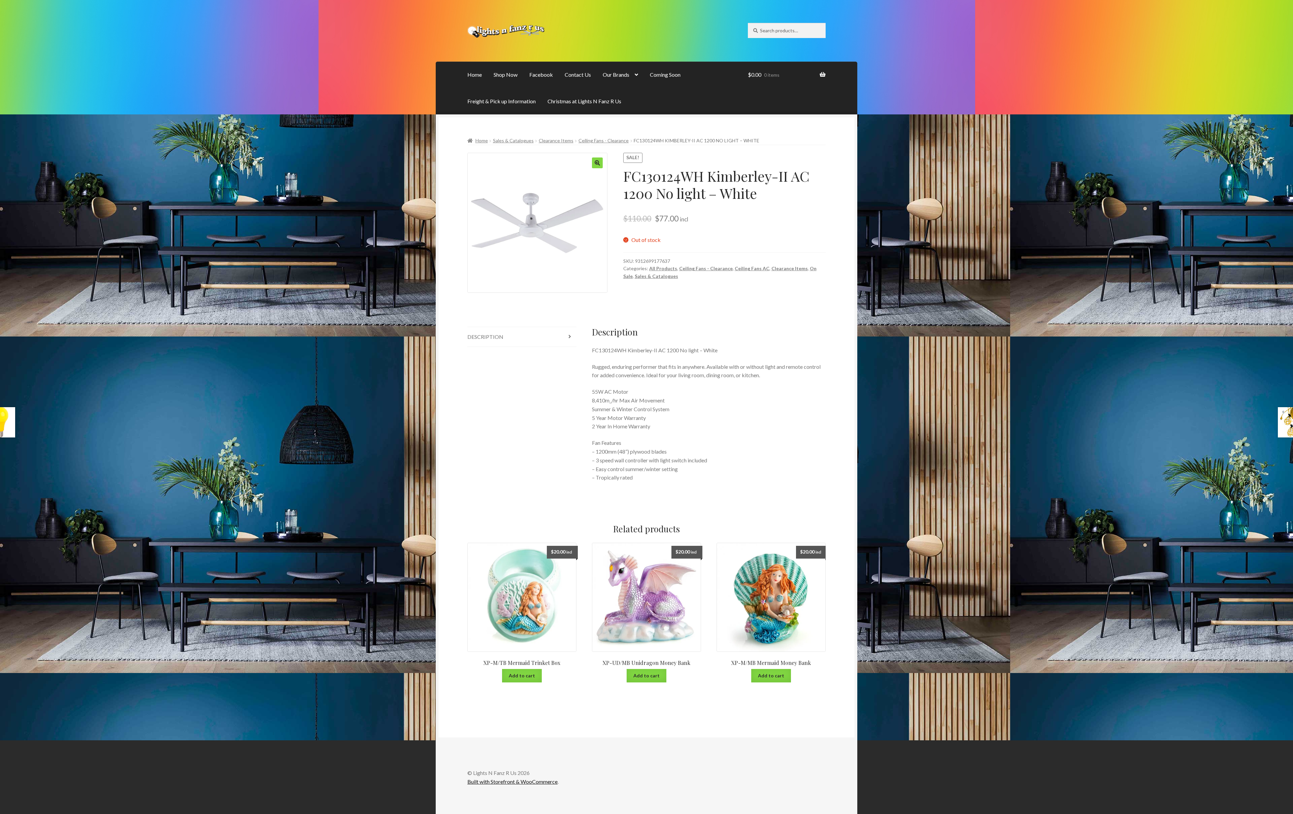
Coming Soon (665, 74)
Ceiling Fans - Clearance (603, 140)
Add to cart (522, 675)
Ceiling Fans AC (752, 268)
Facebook (541, 74)
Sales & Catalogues (513, 140)
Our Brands (616, 74)
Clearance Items (556, 140)
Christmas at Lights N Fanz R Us (584, 101)
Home (474, 74)
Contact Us (578, 74)
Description (485, 336)
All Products (663, 268)
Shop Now (506, 74)
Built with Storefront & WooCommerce (512, 781)
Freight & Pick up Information (501, 101)
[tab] (521, 337)
